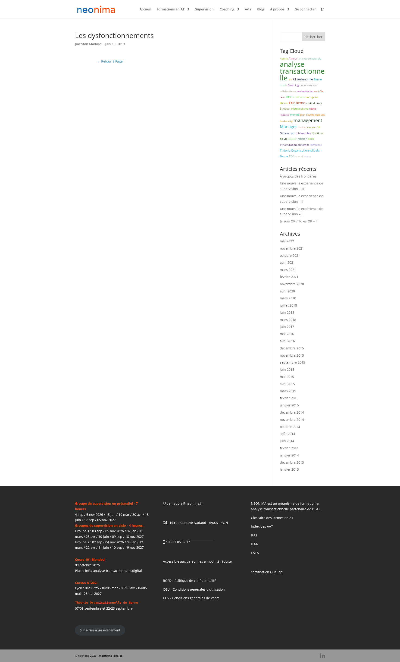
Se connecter (305, 9)
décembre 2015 (292, 348)
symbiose (316, 144)
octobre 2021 (290, 255)
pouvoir (292, 138)
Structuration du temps (294, 145)
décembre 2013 (292, 462)
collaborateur (308, 85)
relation (302, 138)
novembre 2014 (292, 419)
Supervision (204, 9)
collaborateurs (288, 91)
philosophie (304, 133)
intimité (294, 114)
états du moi (314, 103)
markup (302, 127)
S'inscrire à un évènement (100, 630)
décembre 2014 (292, 412)
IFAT (254, 535)
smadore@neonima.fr (186, 503)
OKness (284, 133)
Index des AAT (262, 526)
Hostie (312, 108)
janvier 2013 (289, 469)
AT (294, 79)
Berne (318, 79)
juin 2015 (287, 369)
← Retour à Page (110, 61)
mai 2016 (287, 334)
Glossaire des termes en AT (272, 518)
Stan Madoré (91, 44)
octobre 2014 (290, 426)
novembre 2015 (292, 355)
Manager (288, 126)
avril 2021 (287, 262)
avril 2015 (287, 384)
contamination (305, 91)
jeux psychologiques (312, 114)
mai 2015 (287, 376)
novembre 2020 (292, 284)
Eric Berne (297, 103)
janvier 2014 (289, 455)
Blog (260, 9)
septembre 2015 (292, 362)
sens (311, 139)
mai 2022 (287, 241)
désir (282, 97)
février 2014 (289, 448)
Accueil (145, 9)
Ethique (285, 109)
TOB (291, 156)
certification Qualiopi (267, 572)
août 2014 (287, 433)
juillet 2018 (288, 305)
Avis (248, 9)
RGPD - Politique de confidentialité (189, 580)
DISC (289, 97)
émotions (299, 97)
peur (293, 133)
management (308, 120)
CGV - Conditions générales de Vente (191, 598)
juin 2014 (287, 441)
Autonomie (305, 79)
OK (318, 127)
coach (283, 85)
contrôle (318, 91)
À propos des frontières (298, 176)
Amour (293, 58)
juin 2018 (287, 312)
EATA (255, 553)
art (290, 79)
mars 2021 (288, 269)
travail (299, 156)
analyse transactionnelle (302, 71)
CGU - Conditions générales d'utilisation (194, 589)
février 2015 (289, 398)
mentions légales (110, 656)
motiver (311, 127)
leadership (286, 121)
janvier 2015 (289, 405)
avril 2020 (287, 291)
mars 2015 (288, 391)
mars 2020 (288, 298)
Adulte (284, 58)
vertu (307, 156)
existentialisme (299, 108)
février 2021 (289, 277)
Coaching (227, 9)
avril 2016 (287, 341)
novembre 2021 (292, 248)
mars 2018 (288, 319)
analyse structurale (309, 58)
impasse (284, 114)
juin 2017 (287, 326)
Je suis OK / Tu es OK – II (299, 221)
